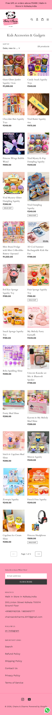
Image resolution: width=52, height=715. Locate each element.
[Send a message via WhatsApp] (47, 710)
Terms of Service (14, 682)
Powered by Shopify (38, 706)
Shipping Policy (13, 661)
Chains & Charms (20, 706)
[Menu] (47, 19)
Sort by (6, 44)
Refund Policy (12, 653)
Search (9, 646)
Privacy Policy (12, 675)
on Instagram (12, 630)
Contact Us (11, 668)
